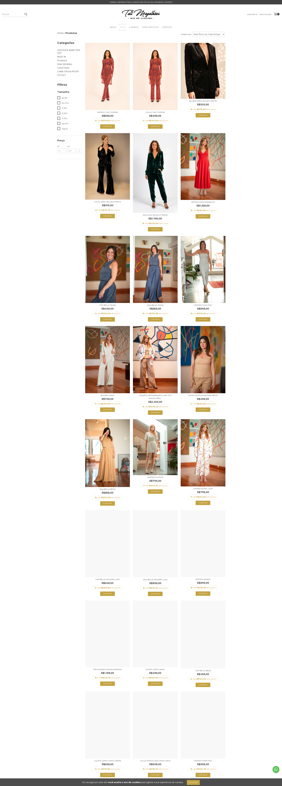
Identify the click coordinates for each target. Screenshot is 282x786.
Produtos (62, 60)
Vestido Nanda (203, 579)
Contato (167, 27)
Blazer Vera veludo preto (203, 101)
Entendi (193, 782)
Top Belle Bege (203, 670)
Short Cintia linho (155, 669)
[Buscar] (26, 14)
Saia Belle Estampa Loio (155, 579)
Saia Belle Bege (107, 489)
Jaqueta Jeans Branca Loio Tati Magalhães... (155, 396)
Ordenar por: (186, 34)
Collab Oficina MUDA (68, 71)
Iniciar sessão (265, 14)
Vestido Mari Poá (203, 761)
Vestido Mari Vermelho (203, 202)
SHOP (123, 27)
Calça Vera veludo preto (107, 202)
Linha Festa (63, 67)
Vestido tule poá (203, 305)
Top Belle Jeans (107, 305)
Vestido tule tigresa (107, 112)
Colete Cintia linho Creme (107, 761)
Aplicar (79, 151)
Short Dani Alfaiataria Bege (203, 395)
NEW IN (61, 56)
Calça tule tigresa (155, 112)
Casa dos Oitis (150, 27)
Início (113, 27)
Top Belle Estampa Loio (107, 579)
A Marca (134, 27)
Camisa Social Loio (203, 488)
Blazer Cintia (107, 395)
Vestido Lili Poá (155, 477)
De (58, 146)
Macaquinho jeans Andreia (107, 669)
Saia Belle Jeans (155, 305)
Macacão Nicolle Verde (155, 215)
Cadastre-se (252, 14)
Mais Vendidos (64, 64)
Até (68, 146)
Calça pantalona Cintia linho (155, 761)
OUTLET (61, 75)
